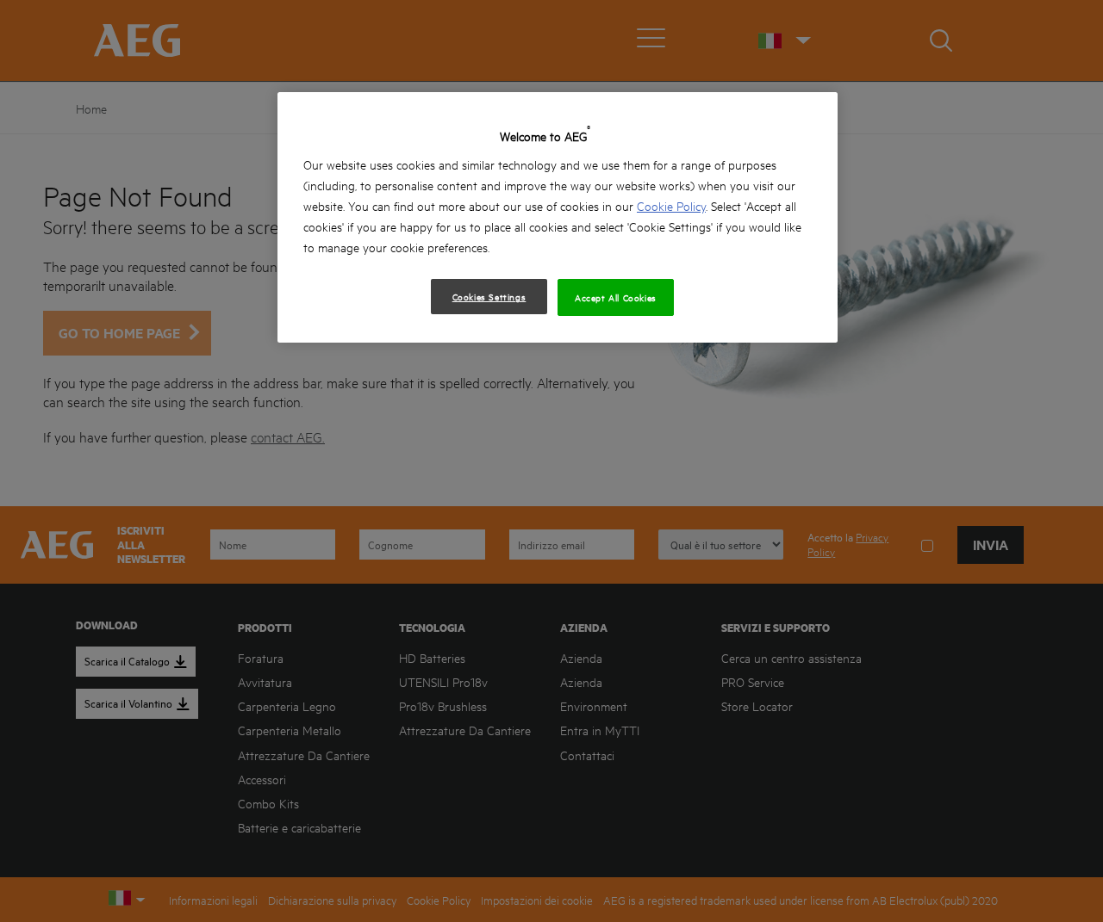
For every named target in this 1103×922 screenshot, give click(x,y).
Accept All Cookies (616, 297)
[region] (557, 217)
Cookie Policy (671, 205)
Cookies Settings (489, 296)
